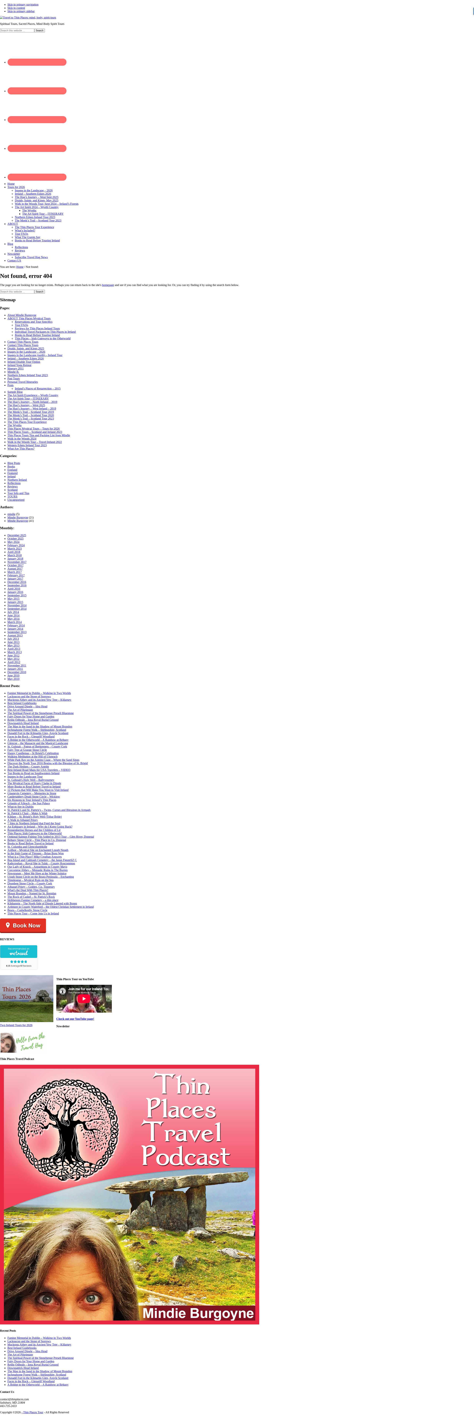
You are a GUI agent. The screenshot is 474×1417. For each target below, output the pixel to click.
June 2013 (13, 642)
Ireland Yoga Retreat (19, 365)
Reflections (14, 483)
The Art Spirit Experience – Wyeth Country (32, 395)
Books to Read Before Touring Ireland (37, 335)
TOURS (12, 496)
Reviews (12, 486)
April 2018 (13, 552)
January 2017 (15, 578)
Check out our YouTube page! (75, 1018)
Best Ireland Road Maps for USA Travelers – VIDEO (38, 769)
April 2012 (13, 662)
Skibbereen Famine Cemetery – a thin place (32, 900)
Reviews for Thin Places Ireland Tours (37, 328)
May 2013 (13, 645)
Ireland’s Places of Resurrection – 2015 (38, 388)
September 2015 (16, 595)
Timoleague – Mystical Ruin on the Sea (30, 880)
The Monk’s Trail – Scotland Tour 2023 (30, 418)
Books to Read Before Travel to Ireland (30, 843)
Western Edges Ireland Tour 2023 (27, 445)
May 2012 (13, 658)
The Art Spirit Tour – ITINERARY (28, 398)
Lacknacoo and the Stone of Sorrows (29, 696)
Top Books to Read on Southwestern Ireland (33, 773)
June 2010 (13, 675)
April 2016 (13, 588)
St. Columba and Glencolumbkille (27, 846)
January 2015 (15, 602)
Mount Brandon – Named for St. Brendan (31, 893)
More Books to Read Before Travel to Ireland (34, 786)
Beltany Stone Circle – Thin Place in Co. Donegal (36, 840)
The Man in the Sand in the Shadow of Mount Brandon (39, 726)
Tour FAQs (21, 325)
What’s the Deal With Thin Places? (27, 890)
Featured (12, 473)
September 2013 (16, 632)
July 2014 (13, 612)
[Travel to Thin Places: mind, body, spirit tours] (28, 17)
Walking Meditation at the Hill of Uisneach (32, 756)
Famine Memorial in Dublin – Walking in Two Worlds (39, 693)
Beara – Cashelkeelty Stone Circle (27, 910)
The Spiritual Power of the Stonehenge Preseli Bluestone (40, 713)
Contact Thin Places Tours (22, 341)
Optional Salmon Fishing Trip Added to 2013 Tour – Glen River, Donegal (50, 836)
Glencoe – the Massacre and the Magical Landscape (37, 743)
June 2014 (13, 615)
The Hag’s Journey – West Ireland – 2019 (31, 408)
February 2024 (16, 545)
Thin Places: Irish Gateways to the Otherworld (34, 833)
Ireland (11, 476)
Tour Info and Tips (18, 493)
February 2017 (16, 575)
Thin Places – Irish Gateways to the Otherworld (43, 338)
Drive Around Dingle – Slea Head (27, 706)
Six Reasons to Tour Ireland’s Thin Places (31, 800)
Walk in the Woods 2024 (21, 438)
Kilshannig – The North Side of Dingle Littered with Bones (42, 903)
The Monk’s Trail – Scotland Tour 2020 (30, 415)
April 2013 (13, 648)
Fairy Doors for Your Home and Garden (30, 716)
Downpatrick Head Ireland (23, 723)
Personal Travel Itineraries (22, 381)
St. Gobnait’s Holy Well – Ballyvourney (30, 779)
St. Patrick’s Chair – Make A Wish (27, 813)
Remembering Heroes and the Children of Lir (34, 830)
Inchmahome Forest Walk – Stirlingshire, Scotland (36, 729)
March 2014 (14, 622)
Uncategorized (15, 499)
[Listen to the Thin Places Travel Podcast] (129, 1323)
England (12, 469)
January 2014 (15, 628)
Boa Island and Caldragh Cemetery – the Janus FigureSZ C (42, 860)
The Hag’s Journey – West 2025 (26, 405)
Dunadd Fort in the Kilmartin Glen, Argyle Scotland (37, 733)
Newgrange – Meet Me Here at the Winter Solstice (36, 873)
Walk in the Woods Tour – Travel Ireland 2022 (34, 442)
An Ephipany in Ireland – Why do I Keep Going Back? (39, 826)
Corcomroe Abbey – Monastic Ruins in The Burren (37, 870)
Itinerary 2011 (15, 368)
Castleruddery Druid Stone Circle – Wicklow (33, 796)
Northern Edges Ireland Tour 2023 (27, 375)
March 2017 (14, 572)
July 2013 (13, 638)
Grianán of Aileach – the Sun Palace (28, 803)
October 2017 (15, 565)
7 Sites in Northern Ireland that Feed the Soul (33, 823)
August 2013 (15, 635)
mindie (11, 514)
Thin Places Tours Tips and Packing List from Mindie (38, 435)
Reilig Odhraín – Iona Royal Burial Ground (33, 719)
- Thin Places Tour (32, 1412)
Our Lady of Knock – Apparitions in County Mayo (37, 866)
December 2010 (16, 672)
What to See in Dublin (20, 806)
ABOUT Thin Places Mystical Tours (29, 318)
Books (11, 466)
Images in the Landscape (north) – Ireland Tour (34, 355)
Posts (10, 385)
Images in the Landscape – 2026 (26, 351)
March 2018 (14, 555)
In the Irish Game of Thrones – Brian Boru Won (35, 853)
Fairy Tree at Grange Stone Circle (27, 749)
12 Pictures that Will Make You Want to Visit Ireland (38, 790)
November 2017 (16, 562)
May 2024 (13, 542)
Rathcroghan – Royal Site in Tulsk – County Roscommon (41, 863)
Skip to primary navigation (23, 4)
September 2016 (16, 585)
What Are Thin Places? (20, 448)
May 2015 (13, 598)
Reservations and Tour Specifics (33, 321)
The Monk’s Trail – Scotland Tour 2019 (30, 411)
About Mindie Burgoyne (21, 315)
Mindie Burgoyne (17, 517)
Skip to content (16, 7)
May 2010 (13, 678)
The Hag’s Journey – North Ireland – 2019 (32, 401)
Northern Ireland (17, 479)
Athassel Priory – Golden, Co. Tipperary (31, 886)
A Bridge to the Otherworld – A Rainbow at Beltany (38, 739)
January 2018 (15, 558)
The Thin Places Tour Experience (27, 421)
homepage (108, 285)
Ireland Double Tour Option (23, 361)
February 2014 (16, 625)
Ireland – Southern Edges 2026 (25, 358)
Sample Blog (15, 391)
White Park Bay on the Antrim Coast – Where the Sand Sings (43, 759)
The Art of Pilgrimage (20, 709)
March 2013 (14, 652)
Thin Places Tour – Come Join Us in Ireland (33, 913)
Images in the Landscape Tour (25, 776)
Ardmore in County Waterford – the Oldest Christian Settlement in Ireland (50, 906)
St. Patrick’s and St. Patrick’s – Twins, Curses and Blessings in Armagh (49, 810)
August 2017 (15, 568)
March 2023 (14, 548)
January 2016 (15, 592)
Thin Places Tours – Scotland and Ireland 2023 (34, 432)
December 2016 (16, 582)
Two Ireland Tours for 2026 (16, 1025)
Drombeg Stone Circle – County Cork (29, 883)
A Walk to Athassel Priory (22, 820)
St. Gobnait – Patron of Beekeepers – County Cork (37, 746)
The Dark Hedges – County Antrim (28, 766)
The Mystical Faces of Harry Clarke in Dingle (34, 783)
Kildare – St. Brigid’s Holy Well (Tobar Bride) (34, 816)
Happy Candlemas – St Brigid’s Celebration (33, 753)
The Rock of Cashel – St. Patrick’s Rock (31, 896)
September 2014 (16, 608)
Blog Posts (13, 463)
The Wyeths (14, 425)
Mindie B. (13, 371)
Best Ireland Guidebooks (21, 703)
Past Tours (13, 378)
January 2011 (15, 668)
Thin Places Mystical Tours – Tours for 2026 (33, 428)
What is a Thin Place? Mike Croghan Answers (34, 856)
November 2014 (16, 605)
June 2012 (13, 655)
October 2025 (15, 538)
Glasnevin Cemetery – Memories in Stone (31, 793)
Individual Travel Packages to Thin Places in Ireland (45, 331)
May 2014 (13, 618)
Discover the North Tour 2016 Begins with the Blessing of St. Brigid (47, 763)
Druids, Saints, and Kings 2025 (25, 348)
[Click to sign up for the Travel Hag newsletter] (23, 1051)
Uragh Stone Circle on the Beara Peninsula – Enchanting (40, 876)
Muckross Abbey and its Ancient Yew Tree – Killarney (39, 699)
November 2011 (16, 665)
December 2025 (16, 535)
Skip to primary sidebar (21, 11)
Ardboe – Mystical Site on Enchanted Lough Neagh (37, 850)
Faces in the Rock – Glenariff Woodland (31, 736)
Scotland (12, 489)
